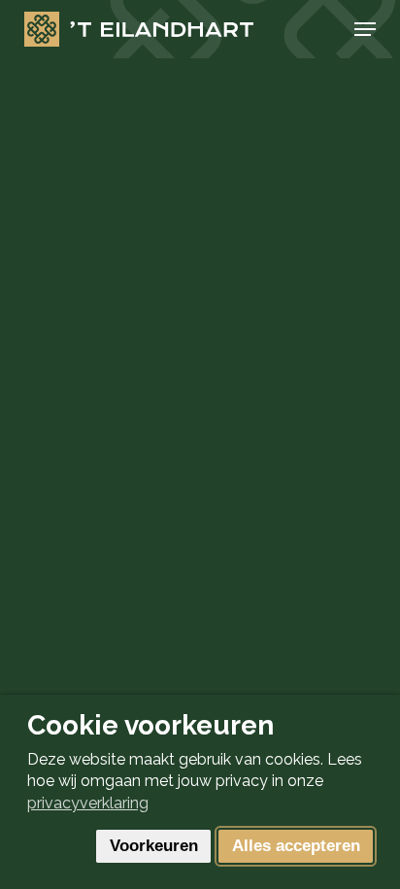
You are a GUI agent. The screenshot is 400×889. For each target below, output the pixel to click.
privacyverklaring (88, 803)
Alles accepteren (296, 846)
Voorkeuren (154, 846)
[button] (365, 29)
